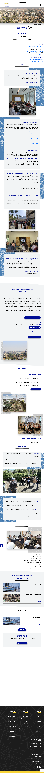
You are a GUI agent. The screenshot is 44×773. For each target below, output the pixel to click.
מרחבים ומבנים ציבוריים (12, 728)
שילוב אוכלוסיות (13, 723)
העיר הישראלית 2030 (24, 718)
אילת (37, 133)
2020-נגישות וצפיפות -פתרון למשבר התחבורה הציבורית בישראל (32, 56)
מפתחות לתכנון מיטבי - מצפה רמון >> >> (32, 317)
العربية (23, 4)
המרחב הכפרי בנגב (29, 140)
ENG (25, 4)
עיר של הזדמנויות (25, 726)
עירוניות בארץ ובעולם (37, 723)
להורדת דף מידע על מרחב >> (34, 337)
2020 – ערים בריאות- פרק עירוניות (37, 61)
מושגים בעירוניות (38, 721)
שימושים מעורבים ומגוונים (11, 718)
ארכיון (40, 726)
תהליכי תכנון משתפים (12, 731)
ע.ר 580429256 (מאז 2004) (36, 758)
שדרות (32, 138)
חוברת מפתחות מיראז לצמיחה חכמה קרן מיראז (30, 145)
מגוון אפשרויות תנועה (12, 726)
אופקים (36, 131)
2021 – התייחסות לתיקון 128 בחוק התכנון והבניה (34, 51)
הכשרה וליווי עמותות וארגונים (23, 728)
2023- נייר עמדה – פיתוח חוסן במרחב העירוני (35, 46)
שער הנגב (36, 140)
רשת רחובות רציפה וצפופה (11, 716)
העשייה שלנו (35, 24)
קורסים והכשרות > (22, 629)
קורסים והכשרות (38, 718)
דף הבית (39, 24)
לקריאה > (39, 590)
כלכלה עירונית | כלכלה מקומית (23, 723)
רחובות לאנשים (13, 713)
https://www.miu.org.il (36, 761)
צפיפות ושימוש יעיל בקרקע (11, 721)
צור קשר (39, 728)
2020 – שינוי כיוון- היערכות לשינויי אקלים (36, 59)
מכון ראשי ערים (25, 713)
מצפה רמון (31, 131)
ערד (32, 136)
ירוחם (37, 138)
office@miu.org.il (37, 763)
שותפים (39, 716)
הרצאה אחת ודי (25, 721)
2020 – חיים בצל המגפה (39, 54)
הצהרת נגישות (38, 731)
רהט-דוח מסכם (35, 143)
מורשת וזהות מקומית (12, 736)
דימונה (36, 136)
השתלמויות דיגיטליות (24, 716)
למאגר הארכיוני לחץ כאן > (22, 643)
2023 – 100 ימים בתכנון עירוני (38, 48)
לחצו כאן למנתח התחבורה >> (33, 80)
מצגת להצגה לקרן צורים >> (35, 327)
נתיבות (32, 133)
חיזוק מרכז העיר (13, 733)
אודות (40, 713)
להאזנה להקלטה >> (36, 389)
